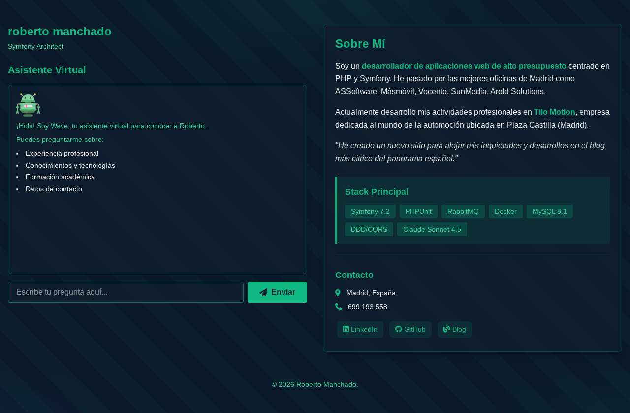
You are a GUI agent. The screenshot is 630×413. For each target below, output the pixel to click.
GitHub (414, 329)
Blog (458, 329)
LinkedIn (363, 329)
